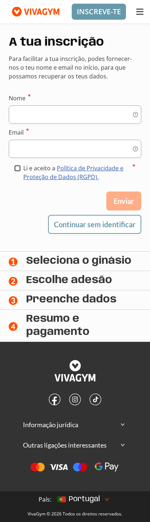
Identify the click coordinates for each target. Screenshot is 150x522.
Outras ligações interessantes (65, 445)
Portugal (84, 499)
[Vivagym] (33, 11)
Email (16, 132)
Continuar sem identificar (94, 224)
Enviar (124, 201)
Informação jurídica (50, 425)
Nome (17, 98)
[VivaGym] (75, 371)
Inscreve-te (99, 11)
